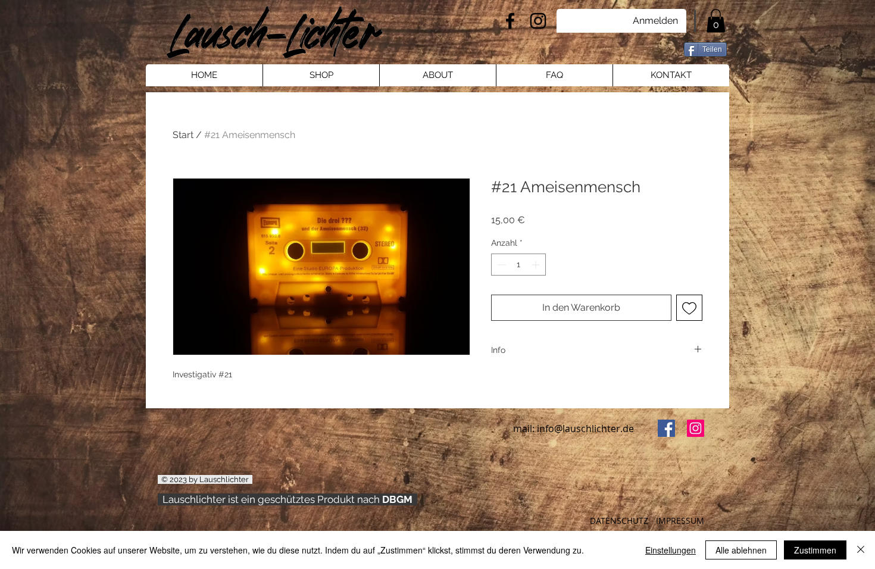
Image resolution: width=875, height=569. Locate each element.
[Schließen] (861, 549)
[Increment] (536, 264)
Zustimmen (815, 550)
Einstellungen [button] (670, 550)
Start (183, 134)
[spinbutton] (518, 264)
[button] (716, 20)
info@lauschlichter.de (585, 428)
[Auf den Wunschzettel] (689, 308)
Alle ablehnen (741, 550)
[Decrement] (500, 264)
